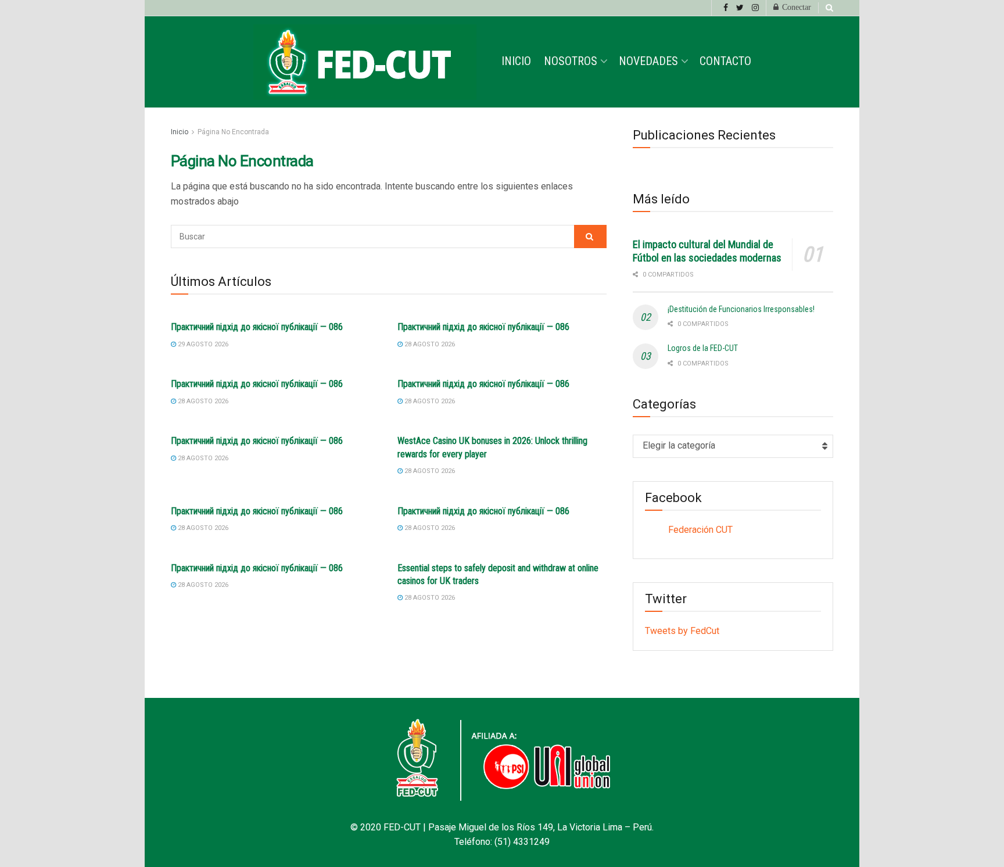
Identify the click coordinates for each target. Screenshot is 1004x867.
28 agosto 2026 (429, 344)
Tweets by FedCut (682, 630)
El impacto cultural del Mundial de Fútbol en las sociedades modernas (707, 251)
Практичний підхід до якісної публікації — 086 (257, 326)
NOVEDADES (648, 61)
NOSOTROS (570, 61)
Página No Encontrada (233, 132)
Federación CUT (700, 529)
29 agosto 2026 (202, 344)
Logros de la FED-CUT (703, 348)
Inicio (179, 132)
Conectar (795, 7)
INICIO (516, 61)
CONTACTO (725, 61)
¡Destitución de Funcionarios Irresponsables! (741, 309)
